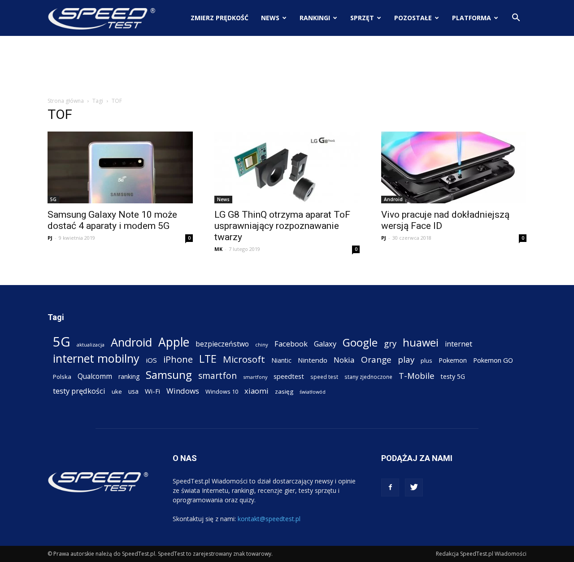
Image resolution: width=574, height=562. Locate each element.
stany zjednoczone (368, 376)
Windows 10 (221, 391)
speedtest (289, 376)
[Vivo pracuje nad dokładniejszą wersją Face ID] (453, 167)
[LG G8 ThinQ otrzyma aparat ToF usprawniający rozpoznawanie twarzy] (287, 167)
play (406, 359)
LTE (208, 359)
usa (133, 391)
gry (390, 343)
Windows (182, 390)
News (270, 17)
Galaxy (325, 343)
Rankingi (315, 17)
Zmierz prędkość (219, 17)
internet (458, 344)
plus (426, 360)
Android (393, 199)
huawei (421, 342)
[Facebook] (390, 487)
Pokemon (453, 360)
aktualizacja (90, 344)
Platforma (471, 17)
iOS (151, 360)
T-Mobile (417, 375)
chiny (261, 344)
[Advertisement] (287, 67)
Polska (62, 377)
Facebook (291, 343)
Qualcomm (95, 376)
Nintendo (312, 360)
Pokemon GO (493, 360)
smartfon (217, 375)
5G (53, 199)
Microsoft (244, 359)
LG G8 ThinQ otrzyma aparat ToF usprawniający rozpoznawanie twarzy (282, 225)
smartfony (255, 376)
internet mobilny (96, 358)
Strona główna (66, 101)
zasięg (284, 391)
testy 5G (453, 376)
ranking (128, 376)
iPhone (178, 359)
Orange (376, 359)
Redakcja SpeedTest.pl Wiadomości (481, 554)
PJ (50, 237)
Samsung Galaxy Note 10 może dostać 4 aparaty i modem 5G (112, 220)
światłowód (313, 392)
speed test (324, 376)
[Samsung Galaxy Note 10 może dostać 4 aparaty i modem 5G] (120, 167)
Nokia (344, 359)
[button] (515, 18)
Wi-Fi (152, 390)
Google (360, 342)
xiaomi (256, 390)
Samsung (169, 374)
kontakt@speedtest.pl (269, 518)
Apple (173, 342)
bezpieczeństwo (222, 344)
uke (117, 391)
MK (218, 249)
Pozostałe (413, 17)
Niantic (281, 360)
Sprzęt (362, 17)
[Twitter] (414, 487)
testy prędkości (79, 390)
